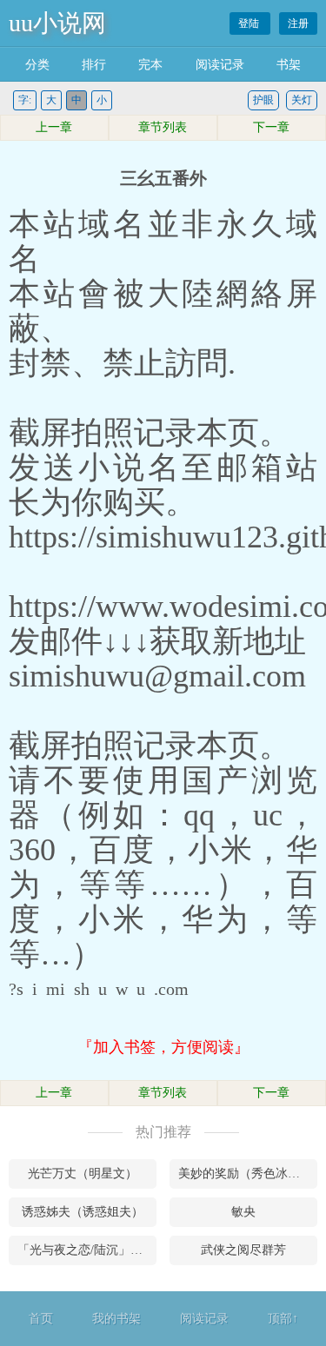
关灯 (301, 100)
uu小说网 (57, 23)
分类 (37, 64)
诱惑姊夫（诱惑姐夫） (82, 1211)
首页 (41, 1318)
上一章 (54, 127)
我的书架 (116, 1318)
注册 (298, 23)
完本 (150, 64)
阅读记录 (220, 64)
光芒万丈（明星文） (82, 1173)
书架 (288, 64)
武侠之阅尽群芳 (243, 1249)
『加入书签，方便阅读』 (163, 1047)
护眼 (263, 100)
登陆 (250, 23)
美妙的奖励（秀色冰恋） (245, 1173)
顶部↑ (283, 1318)
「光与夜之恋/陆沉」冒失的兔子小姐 (86, 1249)
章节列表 (162, 127)
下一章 (271, 127)
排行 (94, 64)
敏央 (243, 1211)
